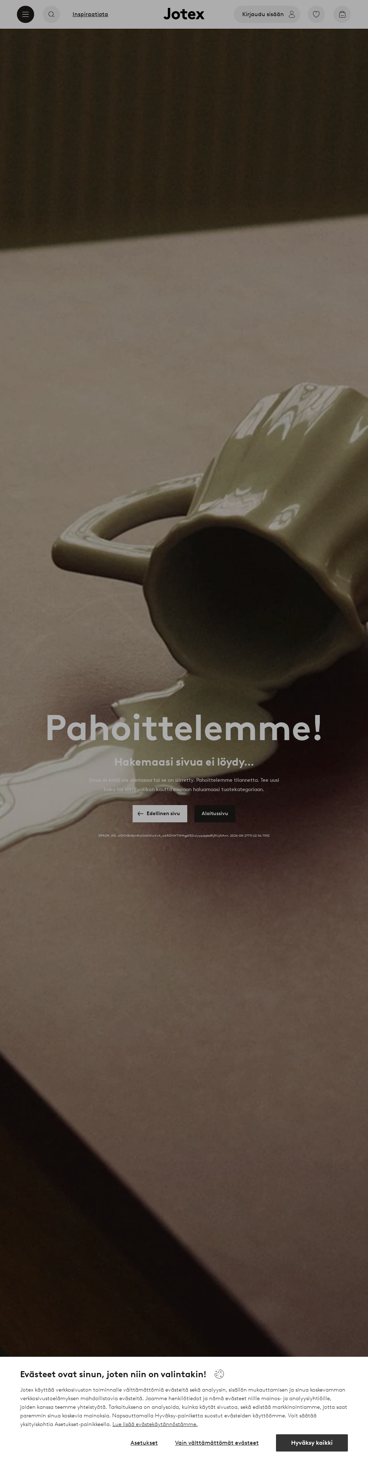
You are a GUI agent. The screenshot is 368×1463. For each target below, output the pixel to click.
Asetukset (144, 1442)
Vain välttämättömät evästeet (217, 1442)
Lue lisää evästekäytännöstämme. (155, 1424)
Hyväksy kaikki (312, 1442)
